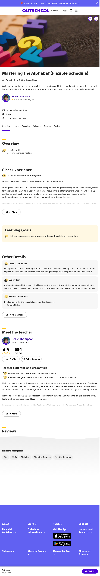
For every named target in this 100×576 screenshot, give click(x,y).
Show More (11, 215)
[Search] (70, 11)
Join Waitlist (88, 571)
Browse (53, 11)
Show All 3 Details (14, 321)
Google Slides (13, 311)
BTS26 (53, 3)
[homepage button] (34, 10)
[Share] (88, 18)
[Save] (94, 18)
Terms (70, 3)
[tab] (6, 129)
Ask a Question (33, 365)
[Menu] (75, 10)
